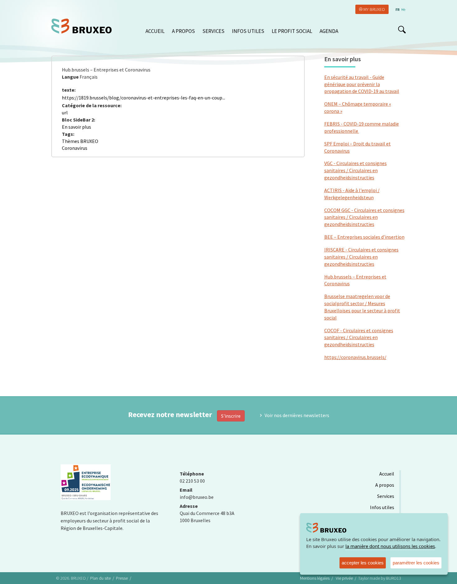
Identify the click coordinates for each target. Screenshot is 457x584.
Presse (122, 578)
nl (403, 9)
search (402, 29)
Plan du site (100, 578)
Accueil (154, 31)
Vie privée (344, 578)
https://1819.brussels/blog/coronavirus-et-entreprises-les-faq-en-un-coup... (143, 97)
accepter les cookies (363, 562)
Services (213, 31)
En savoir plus (76, 127)
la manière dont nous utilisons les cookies (390, 546)
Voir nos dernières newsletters (297, 415)
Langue (70, 77)
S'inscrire (231, 416)
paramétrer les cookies (416, 562)
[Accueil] (83, 26)
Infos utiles (248, 31)
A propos (183, 31)
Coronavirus (74, 148)
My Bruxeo (374, 9)
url (65, 112)
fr (397, 9)
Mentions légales (315, 578)
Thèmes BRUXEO (80, 141)
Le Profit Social (292, 31)
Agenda (329, 31)
